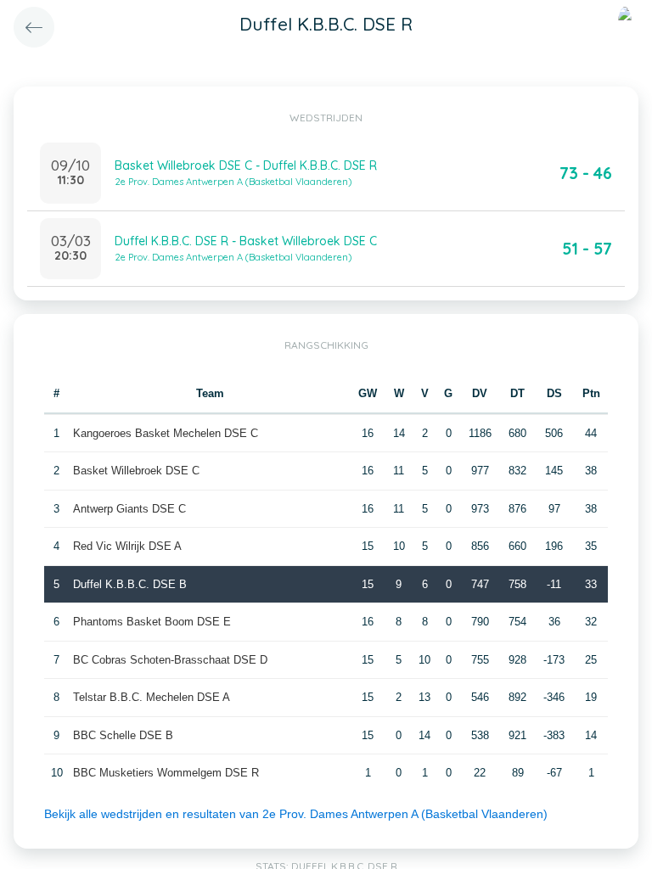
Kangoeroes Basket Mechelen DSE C (165, 433)
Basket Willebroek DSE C (136, 470)
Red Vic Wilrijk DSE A (127, 546)
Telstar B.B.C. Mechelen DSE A (151, 697)
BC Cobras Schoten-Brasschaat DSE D (170, 659)
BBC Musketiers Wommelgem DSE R (166, 772)
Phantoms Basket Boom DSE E (152, 621)
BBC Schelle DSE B (123, 735)
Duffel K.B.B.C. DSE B (130, 584)
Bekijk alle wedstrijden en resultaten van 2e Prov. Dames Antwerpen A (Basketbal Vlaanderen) (296, 814)
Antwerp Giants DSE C (129, 508)
